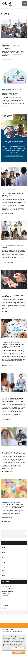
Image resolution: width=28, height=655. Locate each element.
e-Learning (4, 189)
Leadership (8, 43)
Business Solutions (6, 89)
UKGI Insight (7, 4)
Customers (5, 595)
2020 (3, 560)
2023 (3, 552)
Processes (17, 342)
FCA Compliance (6, 586)
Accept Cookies (18, 652)
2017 (3, 567)
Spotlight (4, 608)
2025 (3, 547)
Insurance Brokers (12, 189)
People (16, 243)
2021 (3, 557)
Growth (12, 43)
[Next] (25, 533)
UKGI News (5, 605)
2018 (3, 565)
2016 (3, 570)
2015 (3, 572)
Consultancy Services (7, 591)
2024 (3, 549)
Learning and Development (8, 243)
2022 (3, 555)
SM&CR (3, 43)
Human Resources (7, 603)
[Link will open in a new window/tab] (14, 138)
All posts (5, 543)
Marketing (4, 502)
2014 (3, 575)
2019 (3, 562)
